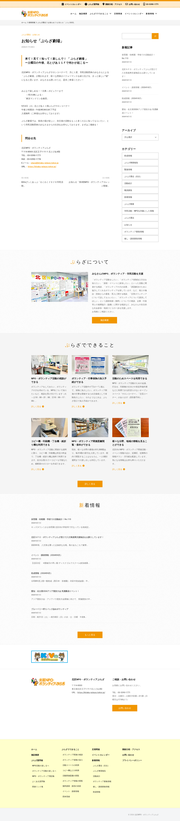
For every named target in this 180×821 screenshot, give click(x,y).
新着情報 (150, 14)
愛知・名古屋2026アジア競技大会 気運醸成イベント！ (55, 591)
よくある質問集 (38, 781)
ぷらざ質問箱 (93, 4)
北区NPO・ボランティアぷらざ (146, 815)
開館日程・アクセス (113, 4)
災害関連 (118, 14)
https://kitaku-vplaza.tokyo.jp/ (42, 166)
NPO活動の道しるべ (40, 766)
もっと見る (90, 635)
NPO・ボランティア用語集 (43, 776)
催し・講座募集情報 (133, 238)
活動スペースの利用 (71, 765)
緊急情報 (128, 169)
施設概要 (83, 14)
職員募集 (128, 190)
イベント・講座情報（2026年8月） (137, 87)
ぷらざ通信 (26, 35)
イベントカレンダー (73, 4)
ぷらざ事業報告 (131, 163)
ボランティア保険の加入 (73, 760)
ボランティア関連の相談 (73, 755)
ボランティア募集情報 (134, 232)
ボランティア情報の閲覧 (73, 781)
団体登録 (66, 796)
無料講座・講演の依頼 (72, 786)
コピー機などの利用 (71, 770)
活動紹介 (128, 183)
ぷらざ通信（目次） (133, 176)
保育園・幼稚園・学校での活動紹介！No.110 (51, 519)
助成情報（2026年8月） (132, 98)
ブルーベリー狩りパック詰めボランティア (49, 609)
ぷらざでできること (99, 14)
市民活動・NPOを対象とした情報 (139, 211)
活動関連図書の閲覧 (71, 776)
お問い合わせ (134, 4)
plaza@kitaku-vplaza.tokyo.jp (45, 163)
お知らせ (36, 35)
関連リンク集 (37, 787)
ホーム (73, 14)
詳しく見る (36, 406)
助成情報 (128, 156)
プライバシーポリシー (132, 760)
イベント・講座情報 (71, 791)
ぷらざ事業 (129, 204)
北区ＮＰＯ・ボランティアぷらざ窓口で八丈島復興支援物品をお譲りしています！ (139, 73)
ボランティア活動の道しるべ (44, 771)
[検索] (155, 36)
